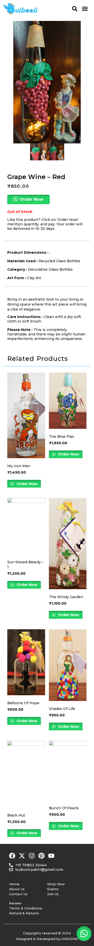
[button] (74, 8)
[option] (47, 82)
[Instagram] (32, 856)
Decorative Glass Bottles (50, 269)
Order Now (26, 484)
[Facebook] (12, 856)
